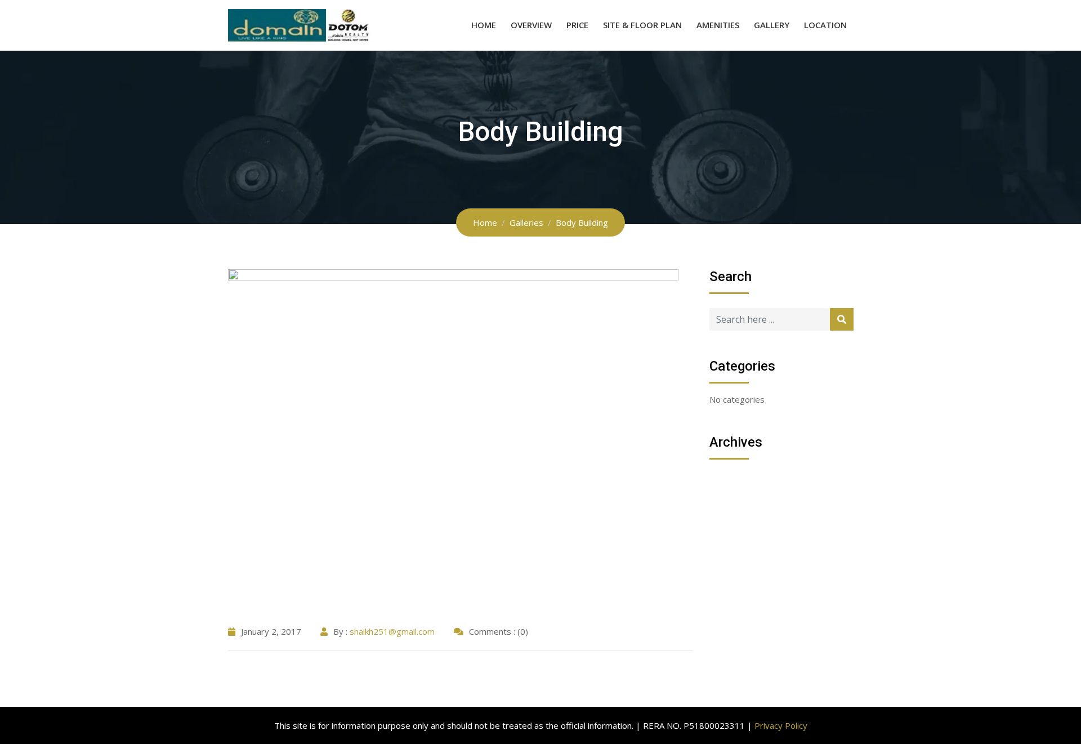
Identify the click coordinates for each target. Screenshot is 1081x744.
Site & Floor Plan (642, 24)
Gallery (771, 24)
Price (577, 24)
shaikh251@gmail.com (392, 631)
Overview (531, 24)
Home (483, 24)
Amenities (717, 24)
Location (825, 24)
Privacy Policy (780, 725)
